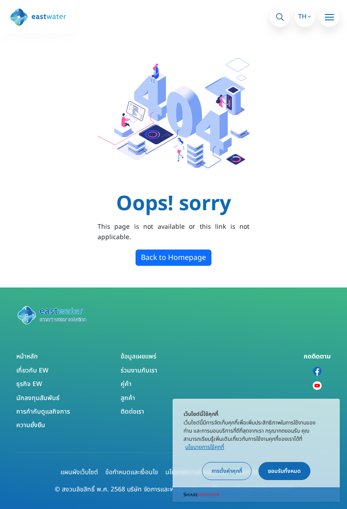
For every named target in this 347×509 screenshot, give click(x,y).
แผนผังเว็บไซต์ (79, 472)
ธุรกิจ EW (29, 384)
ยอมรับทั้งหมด (284, 471)
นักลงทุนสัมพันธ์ (38, 398)
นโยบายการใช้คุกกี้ (204, 447)
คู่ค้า (126, 384)
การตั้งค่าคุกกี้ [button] (226, 471)
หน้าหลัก (27, 356)
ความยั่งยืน (30, 425)
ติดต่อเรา (132, 411)
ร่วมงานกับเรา (139, 370)
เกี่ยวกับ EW (32, 370)
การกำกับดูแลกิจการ (43, 411)
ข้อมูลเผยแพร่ (138, 356)
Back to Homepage (173, 257)
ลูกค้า (128, 398)
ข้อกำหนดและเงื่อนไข (131, 472)
